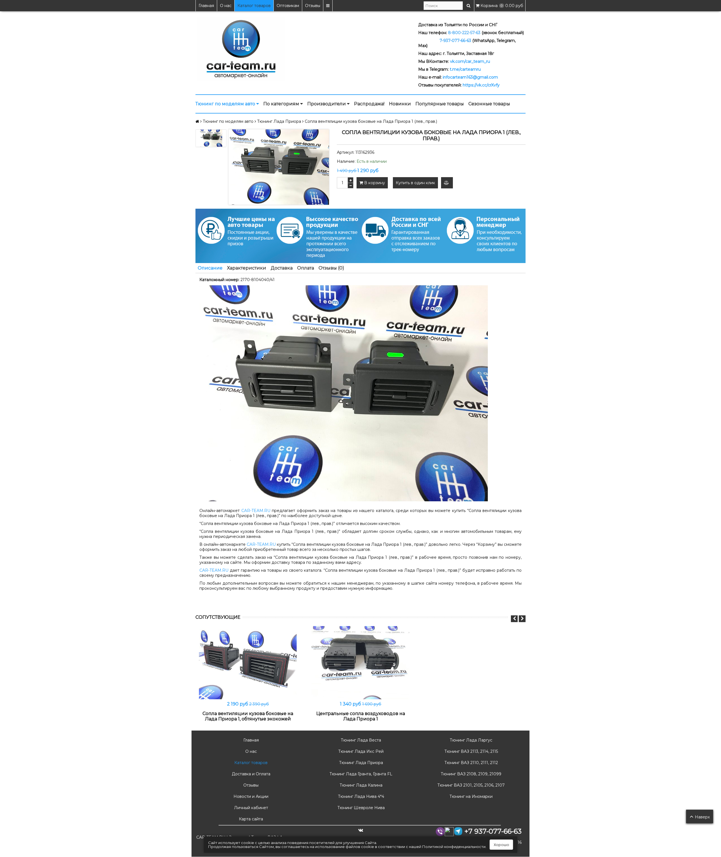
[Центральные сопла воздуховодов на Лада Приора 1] (360, 662)
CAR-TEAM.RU (255, 510)
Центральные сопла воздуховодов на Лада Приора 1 (360, 716)
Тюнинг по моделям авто (225, 103)
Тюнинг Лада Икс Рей (360, 751)
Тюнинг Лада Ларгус (470, 740)
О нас (226, 5)
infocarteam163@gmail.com (470, 77)
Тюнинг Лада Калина (360, 785)
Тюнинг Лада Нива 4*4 (360, 796)
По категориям (281, 103)
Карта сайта (250, 819)
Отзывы (312, 5)
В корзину (374, 182)
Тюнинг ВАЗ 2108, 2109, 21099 (470, 773)
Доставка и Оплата (250, 773)
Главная (206, 5)
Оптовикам (288, 5)
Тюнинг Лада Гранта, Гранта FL (360, 773)
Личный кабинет (250, 807)
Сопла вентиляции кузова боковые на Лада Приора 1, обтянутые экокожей (247, 716)
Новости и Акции (250, 796)
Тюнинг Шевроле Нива (360, 807)
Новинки (400, 103)
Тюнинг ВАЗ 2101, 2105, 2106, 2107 (470, 785)
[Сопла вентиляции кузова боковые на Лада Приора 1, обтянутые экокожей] (247, 662)
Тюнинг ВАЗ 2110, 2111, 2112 (470, 762)
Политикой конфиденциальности (454, 846)
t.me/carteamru (465, 69)
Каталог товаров (254, 5)
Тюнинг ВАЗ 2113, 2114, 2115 (470, 751)
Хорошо (501, 844)
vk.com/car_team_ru (470, 61)
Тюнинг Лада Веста (360, 740)
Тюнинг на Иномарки (470, 796)
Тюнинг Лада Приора (360, 762)
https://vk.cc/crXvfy (481, 85)
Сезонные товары (489, 103)
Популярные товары (439, 103)
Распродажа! (369, 103)
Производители (327, 103)
